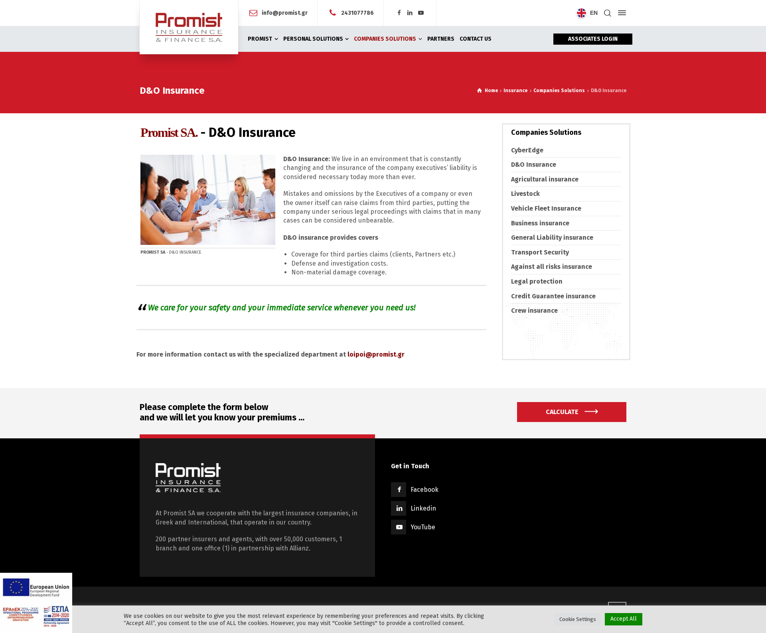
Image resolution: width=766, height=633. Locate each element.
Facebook (424, 489)
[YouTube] (421, 13)
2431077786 (357, 12)
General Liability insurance (552, 237)
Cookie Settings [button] (577, 619)
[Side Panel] (620, 13)
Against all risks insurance (551, 266)
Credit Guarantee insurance (553, 296)
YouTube (423, 527)
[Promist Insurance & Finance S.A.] (189, 27)
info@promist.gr (285, 12)
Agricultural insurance (544, 179)
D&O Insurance (533, 164)
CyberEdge (527, 150)
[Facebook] (399, 13)
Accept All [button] (623, 618)
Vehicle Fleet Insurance (546, 208)
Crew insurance (534, 310)
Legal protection (537, 281)
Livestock (525, 193)
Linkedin (423, 508)
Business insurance (540, 223)
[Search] (607, 13)
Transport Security (540, 252)
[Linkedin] (410, 13)
